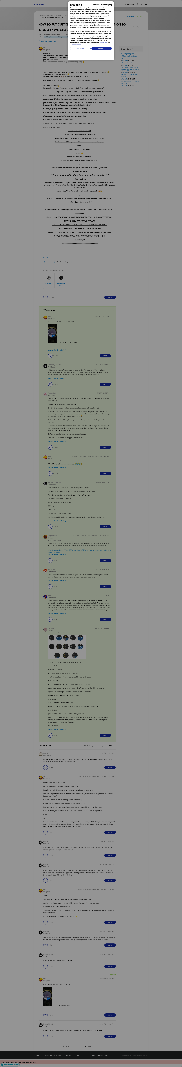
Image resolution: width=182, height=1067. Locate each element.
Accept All (101, 49)
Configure (80, 49)
